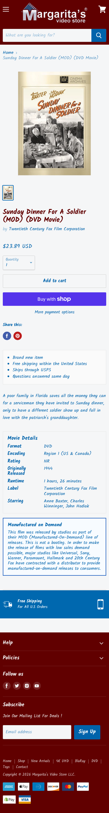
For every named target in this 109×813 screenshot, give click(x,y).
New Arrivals (40, 761)
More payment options (54, 312)
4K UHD (62, 761)
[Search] (98, 35)
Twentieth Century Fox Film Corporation (47, 229)
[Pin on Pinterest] (17, 336)
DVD (94, 761)
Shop (21, 761)
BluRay (80, 761)
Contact (22, 767)
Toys (6, 767)
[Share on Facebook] (7, 336)
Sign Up (87, 732)
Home (8, 52)
